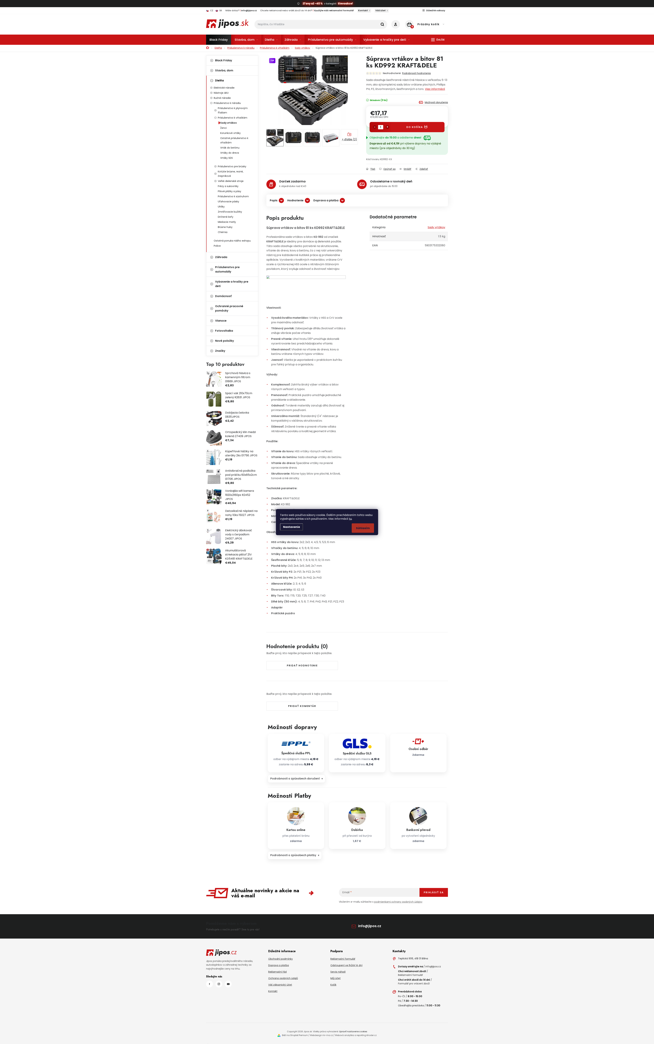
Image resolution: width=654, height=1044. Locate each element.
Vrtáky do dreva (229, 152)
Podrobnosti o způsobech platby (293, 855)
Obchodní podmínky (280, 959)
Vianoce (221, 321)
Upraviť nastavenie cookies (353, 1031)
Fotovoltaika (224, 331)
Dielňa (219, 80)
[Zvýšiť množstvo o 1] (387, 127)
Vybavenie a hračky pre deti (231, 284)
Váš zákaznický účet (280, 984)
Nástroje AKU (221, 93)
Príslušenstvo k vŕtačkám (232, 117)
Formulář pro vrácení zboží (414, 983)
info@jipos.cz (369, 926)
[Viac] (438, 40)
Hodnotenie (295, 200)
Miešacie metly (227, 222)
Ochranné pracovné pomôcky (229, 308)
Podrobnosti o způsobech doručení (295, 778)
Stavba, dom (224, 70)
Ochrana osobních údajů (283, 978)
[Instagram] (218, 984)
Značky (220, 351)
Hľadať (382, 24)
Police (217, 246)
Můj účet (335, 978)
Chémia (222, 232)
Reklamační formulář (342, 959)
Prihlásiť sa (434, 892)
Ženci (223, 128)
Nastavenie (291, 527)
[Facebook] (209, 984)
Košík (333, 984)
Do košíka (414, 127)
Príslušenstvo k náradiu (227, 103)
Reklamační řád (277, 971)
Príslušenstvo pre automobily (227, 269)
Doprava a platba (325, 200)
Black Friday (223, 60)
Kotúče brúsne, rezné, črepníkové (230, 174)
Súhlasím (363, 528)
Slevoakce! (345, 3)
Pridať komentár (302, 706)
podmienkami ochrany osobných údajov (398, 901)
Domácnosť (223, 296)
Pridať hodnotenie (302, 665)
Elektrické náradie (224, 87)
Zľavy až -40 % (313, 3)
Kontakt (363, 10)
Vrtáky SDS (226, 158)
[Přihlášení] (396, 24)
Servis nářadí (338, 971)
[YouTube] (228, 984)
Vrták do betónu (229, 147)
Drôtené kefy (225, 217)
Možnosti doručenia (436, 102)
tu (350, 519)
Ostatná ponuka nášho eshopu (232, 240)
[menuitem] (218, 40)
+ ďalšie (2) (349, 139)
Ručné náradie (222, 98)
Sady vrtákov (228, 123)
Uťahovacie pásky (228, 201)
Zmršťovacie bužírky (230, 211)
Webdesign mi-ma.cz (321, 1035)
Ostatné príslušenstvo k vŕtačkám (234, 140)
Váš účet (380, 10)
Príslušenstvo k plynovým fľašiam (233, 110)
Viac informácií (435, 89)
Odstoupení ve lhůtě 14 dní (346, 965)
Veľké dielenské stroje (231, 181)
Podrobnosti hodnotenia (416, 73)
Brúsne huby (225, 227)
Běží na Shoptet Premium (295, 1035)
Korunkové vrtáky (230, 133)
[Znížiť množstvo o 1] (375, 127)
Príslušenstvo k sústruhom (233, 196)
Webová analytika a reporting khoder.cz (356, 1035)
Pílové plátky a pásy (229, 191)
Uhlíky (221, 206)
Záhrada (221, 257)
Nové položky (224, 341)
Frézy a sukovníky (228, 186)
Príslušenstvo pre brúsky (232, 166)
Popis (273, 200)
